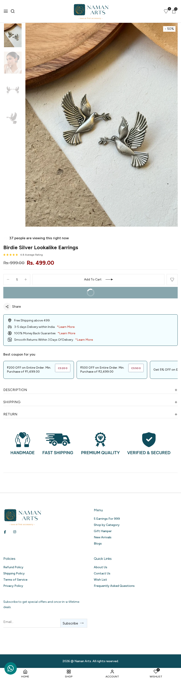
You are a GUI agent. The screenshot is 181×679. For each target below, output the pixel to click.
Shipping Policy (14, 573)
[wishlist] (166, 11)
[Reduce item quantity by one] (8, 279)
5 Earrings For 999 (107, 519)
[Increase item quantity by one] (25, 279)
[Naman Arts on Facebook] (5, 532)
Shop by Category (107, 525)
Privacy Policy (13, 586)
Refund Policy (13, 567)
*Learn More (66, 327)
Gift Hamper (103, 531)
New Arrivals (102, 537)
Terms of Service (15, 580)
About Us (100, 567)
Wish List (100, 580)
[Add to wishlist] (172, 279)
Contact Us (102, 573)
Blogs (98, 543)
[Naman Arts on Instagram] (14, 532)
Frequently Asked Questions (114, 586)
